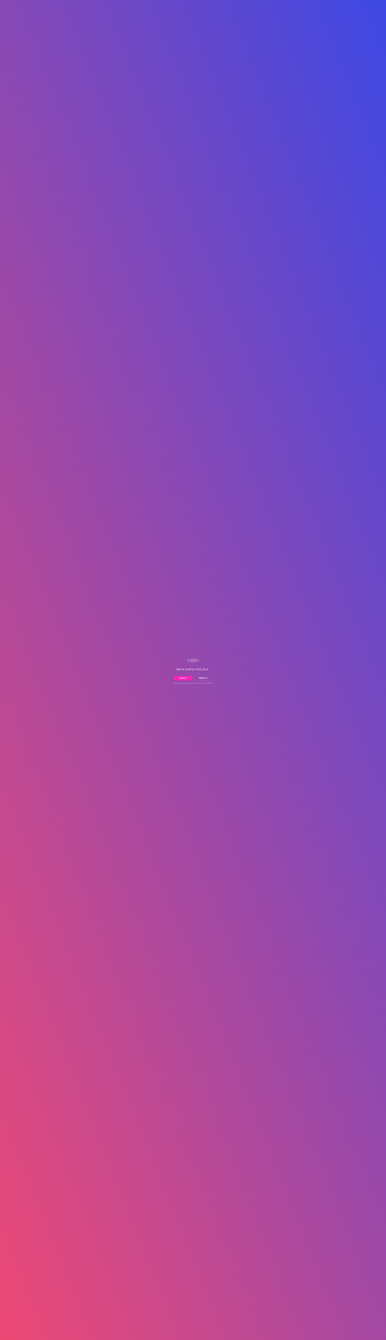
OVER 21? (183, 678)
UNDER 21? (203, 678)
